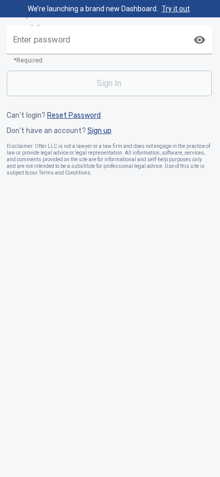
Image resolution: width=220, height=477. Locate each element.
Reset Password (74, 115)
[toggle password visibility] (199, 40)
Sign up (99, 131)
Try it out (176, 9)
